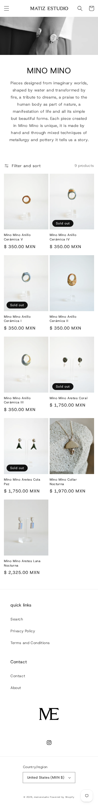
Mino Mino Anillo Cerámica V (17, 237)
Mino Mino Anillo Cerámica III (17, 400)
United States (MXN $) (45, 777)
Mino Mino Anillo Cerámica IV (63, 237)
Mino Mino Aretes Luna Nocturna (22, 563)
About (15, 687)
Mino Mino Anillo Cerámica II (63, 319)
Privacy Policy (22, 631)
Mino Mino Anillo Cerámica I (17, 319)
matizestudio (41, 797)
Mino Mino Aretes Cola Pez (22, 481)
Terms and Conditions (30, 642)
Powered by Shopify (62, 797)
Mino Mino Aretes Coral (69, 398)
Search (16, 619)
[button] (6, 8)
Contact (17, 676)
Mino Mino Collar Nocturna (63, 481)
